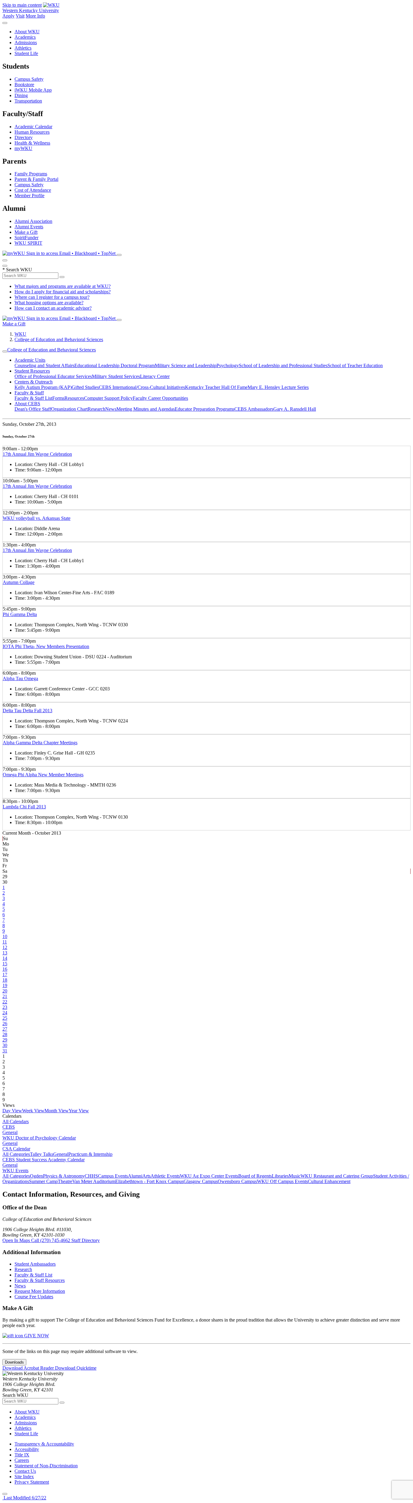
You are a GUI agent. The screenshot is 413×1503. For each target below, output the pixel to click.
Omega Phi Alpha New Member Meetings (43, 774)
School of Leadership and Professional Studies (283, 365)
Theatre (65, 1181)
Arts (146, 1176)
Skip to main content (22, 5)
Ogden (36, 1176)
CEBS (8, 1127)
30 (4, 1045)
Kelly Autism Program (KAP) (43, 387)
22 (4, 1001)
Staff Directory (85, 1240)
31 (4, 1050)
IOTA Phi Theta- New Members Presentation (46, 646)
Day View (12, 1110)
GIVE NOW (36, 1335)
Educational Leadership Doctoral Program (114, 365)
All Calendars (15, 1121)
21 (4, 996)
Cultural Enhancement (329, 1181)
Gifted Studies (85, 387)
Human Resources (32, 132)
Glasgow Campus (201, 1181)
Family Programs (31, 173)
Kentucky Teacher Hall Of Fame (216, 387)
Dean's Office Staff (33, 409)
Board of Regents (255, 1176)
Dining (21, 95)
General (10, 1132)
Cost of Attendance (33, 190)
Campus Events (113, 1176)
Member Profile (29, 195)
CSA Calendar (16, 1148)
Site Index (24, 1476)
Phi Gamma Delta (20, 614)
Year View (79, 1110)
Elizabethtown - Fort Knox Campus (149, 1181)
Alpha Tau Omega (20, 678)
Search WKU (17, 269)
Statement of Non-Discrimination (46, 1465)
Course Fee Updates (34, 1296)
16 (4, 969)
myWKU (23, 148)
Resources (74, 398)
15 (4, 963)
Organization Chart (69, 409)
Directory (24, 137)
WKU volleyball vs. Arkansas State (36, 518)
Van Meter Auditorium (93, 1181)
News (110, 409)
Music (295, 1176)
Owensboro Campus (237, 1181)
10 (4, 936)
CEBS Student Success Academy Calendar (43, 1159)
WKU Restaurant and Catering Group (337, 1176)
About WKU (27, 31)
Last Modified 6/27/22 (24, 1497)
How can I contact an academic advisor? (53, 308)
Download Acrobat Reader (28, 1368)
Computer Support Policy (108, 398)
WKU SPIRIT (28, 243)
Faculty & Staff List (33, 398)
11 (4, 941)
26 (4, 1023)
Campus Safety (29, 79)
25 (4, 1018)
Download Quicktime (75, 1368)
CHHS (91, 1176)
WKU (20, 334)
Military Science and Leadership (185, 365)
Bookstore (24, 84)
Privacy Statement (32, 1482)
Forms (58, 398)
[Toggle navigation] (4, 351)
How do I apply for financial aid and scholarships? (63, 291)
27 (4, 1029)
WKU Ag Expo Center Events (209, 1176)
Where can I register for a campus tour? (52, 297)
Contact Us (25, 1471)
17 (4, 974)
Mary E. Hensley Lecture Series (278, 387)
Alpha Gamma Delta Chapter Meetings (40, 742)
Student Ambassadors (35, 1264)
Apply (8, 15)
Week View (33, 1110)
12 (4, 947)
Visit (20, 15)
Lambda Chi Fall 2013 (24, 806)
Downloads (14, 1362)
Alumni (135, 1176)
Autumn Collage (18, 582)
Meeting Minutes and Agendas (145, 409)
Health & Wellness (32, 142)
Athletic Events (165, 1176)
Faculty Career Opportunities (160, 398)
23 (4, 1007)
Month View (56, 1110)
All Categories (16, 1154)
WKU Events (15, 1170)
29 (4, 1039)
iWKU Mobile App (33, 90)
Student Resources (32, 370)
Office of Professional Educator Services (53, 376)
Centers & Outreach (34, 381)
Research (96, 409)
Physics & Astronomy (64, 1176)
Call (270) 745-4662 (51, 1240)
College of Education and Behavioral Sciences (59, 339)
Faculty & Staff (29, 392)
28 (4, 1034)
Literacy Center (155, 376)
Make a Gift (26, 232)
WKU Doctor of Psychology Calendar (39, 1137)
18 (4, 980)
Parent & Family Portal (36, 179)
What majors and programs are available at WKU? (63, 286)
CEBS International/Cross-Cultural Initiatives (142, 387)
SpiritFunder (26, 237)
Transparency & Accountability (44, 1443)
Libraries (280, 1176)
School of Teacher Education (355, 365)
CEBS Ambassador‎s (253, 409)
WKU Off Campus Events (282, 1181)
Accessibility (27, 1449)
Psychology (227, 365)
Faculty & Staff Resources (40, 1280)
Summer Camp (43, 1181)
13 (4, 952)
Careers (22, 1460)
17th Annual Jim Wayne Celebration (37, 454)
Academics (25, 37)
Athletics (23, 48)
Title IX (22, 1454)
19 (4, 985)
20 (4, 990)
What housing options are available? (49, 302)
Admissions (26, 42)
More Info (35, 15)
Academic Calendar (33, 126)
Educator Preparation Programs (204, 409)
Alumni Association (33, 221)
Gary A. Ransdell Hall (294, 409)
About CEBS (27, 403)
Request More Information (40, 1291)
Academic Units (30, 360)
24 (4, 1012)
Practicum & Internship (90, 1154)
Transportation (28, 100)
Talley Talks (41, 1154)
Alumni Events (29, 226)
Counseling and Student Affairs (44, 365)
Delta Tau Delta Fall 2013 (27, 710)
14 (4, 958)
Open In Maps (16, 1240)
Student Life (26, 53)
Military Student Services (116, 376)
